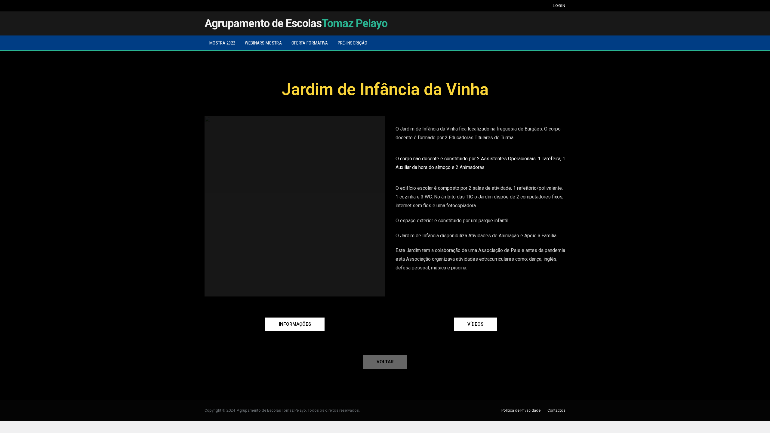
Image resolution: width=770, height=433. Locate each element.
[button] (295, 324)
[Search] (542, 5)
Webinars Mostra (263, 43)
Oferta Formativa (309, 43)
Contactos (556, 410)
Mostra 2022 (222, 43)
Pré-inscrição (353, 43)
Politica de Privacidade (521, 410)
